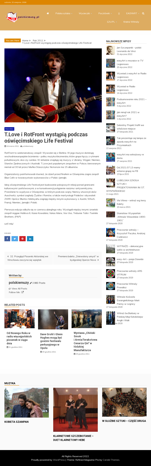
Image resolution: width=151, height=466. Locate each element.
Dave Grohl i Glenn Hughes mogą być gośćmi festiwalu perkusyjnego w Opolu (51, 341)
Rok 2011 (9, 129)
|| (119, 13)
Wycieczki (84, 13)
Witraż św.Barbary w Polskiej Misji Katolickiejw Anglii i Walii (130, 317)
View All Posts (19, 288)
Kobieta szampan (16, 421)
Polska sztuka (62, 13)
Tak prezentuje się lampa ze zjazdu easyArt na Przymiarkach (131, 142)
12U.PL (111, 21)
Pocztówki (104, 13)
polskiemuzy (19, 283)
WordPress (59, 459)
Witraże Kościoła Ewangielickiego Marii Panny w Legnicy (128, 300)
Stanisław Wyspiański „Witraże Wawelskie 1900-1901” (131, 217)
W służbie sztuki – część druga (124, 420)
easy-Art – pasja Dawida (130, 259)
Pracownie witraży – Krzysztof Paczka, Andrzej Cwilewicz (131, 233)
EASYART (131, 13)
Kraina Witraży (131, 21)
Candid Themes (111, 459)
